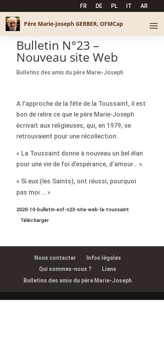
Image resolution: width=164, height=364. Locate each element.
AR (144, 6)
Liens (109, 269)
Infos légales (103, 258)
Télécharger (34, 220)
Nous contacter (55, 258)
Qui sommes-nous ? (65, 269)
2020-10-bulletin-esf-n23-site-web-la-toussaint (72, 209)
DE (99, 6)
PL (114, 6)
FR (83, 6)
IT (129, 6)
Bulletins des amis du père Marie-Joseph (69, 72)
